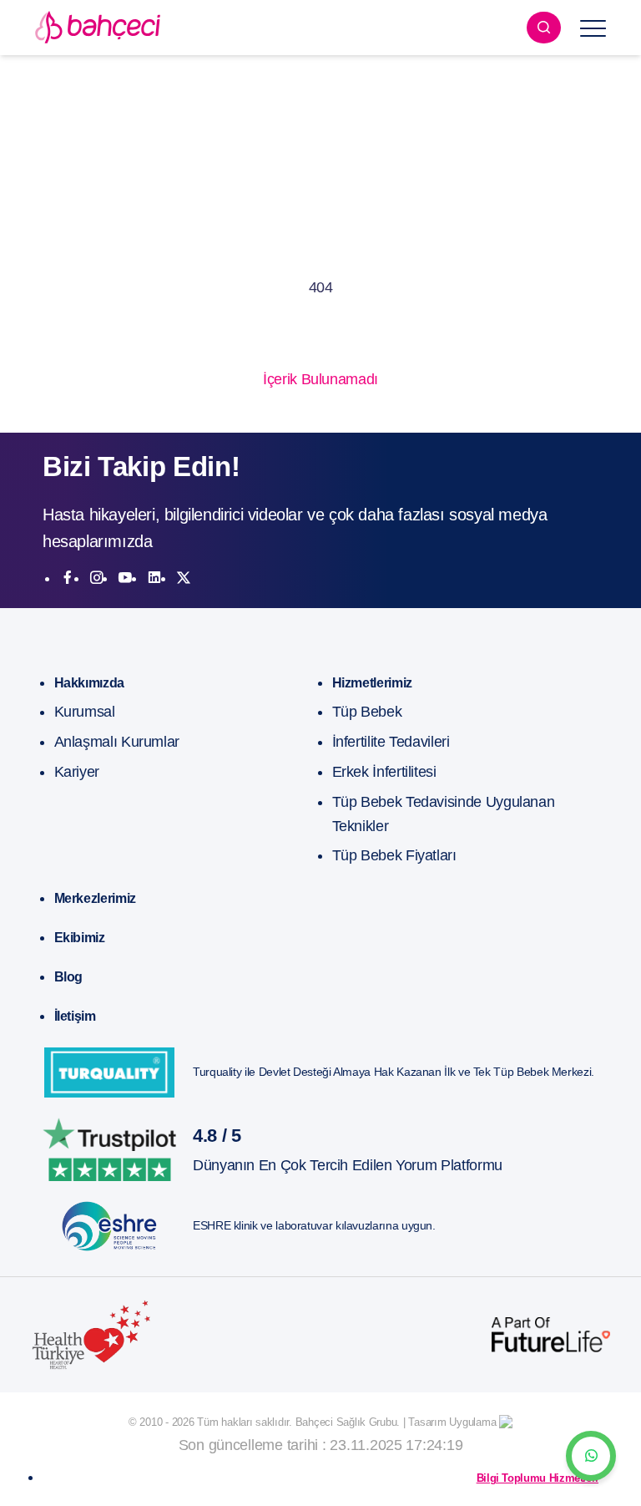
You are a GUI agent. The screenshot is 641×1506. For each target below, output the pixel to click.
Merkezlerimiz (95, 898)
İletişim (75, 1016)
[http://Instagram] (96, 578)
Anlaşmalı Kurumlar (117, 741)
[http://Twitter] (183, 578)
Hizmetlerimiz (372, 683)
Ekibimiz (79, 937)
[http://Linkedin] (154, 578)
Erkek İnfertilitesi (384, 771)
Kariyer (76, 771)
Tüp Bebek (367, 711)
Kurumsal (84, 711)
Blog (68, 977)
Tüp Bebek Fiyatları (394, 855)
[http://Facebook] (67, 578)
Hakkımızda (89, 683)
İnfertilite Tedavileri (391, 741)
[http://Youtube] (125, 578)
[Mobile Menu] (593, 27)
